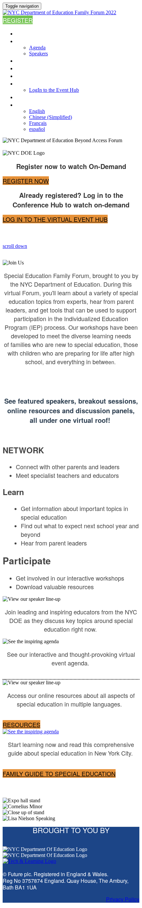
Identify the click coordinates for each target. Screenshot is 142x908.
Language (31, 104)
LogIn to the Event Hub (51, 83)
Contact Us (33, 97)
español (37, 129)
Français (38, 123)
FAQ (21, 68)
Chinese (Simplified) (50, 117)
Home (24, 33)
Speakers (38, 53)
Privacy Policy (122, 899)
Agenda (27, 41)
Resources (33, 76)
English (37, 111)
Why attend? (35, 60)
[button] (18, 20)
